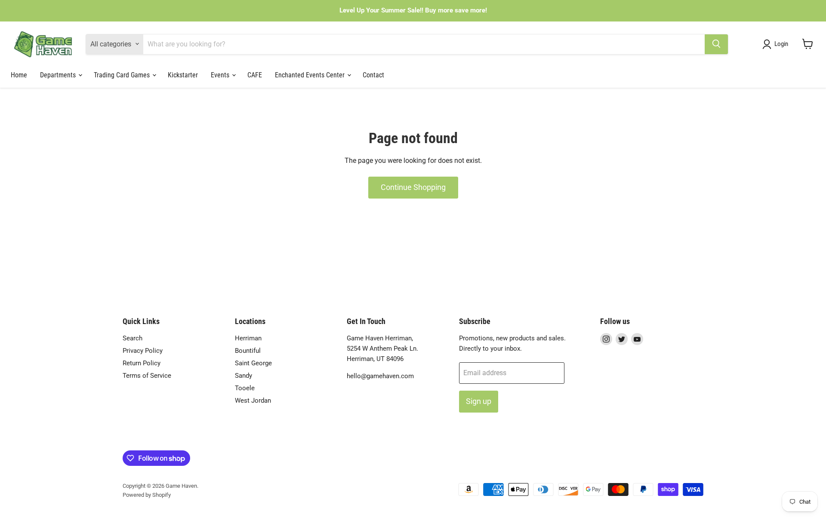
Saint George (253, 363)
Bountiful (248, 351)
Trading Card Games (122, 74)
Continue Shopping (413, 187)
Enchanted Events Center (310, 74)
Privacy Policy (143, 351)
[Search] (716, 44)
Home (19, 74)
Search (132, 338)
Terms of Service (147, 375)
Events (221, 74)
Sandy (243, 375)
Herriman (248, 338)
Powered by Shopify (147, 495)
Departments (58, 74)
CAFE (254, 74)
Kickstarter (183, 74)
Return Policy (141, 363)
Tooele (245, 388)
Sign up (478, 401)
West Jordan (253, 400)
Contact (373, 74)
